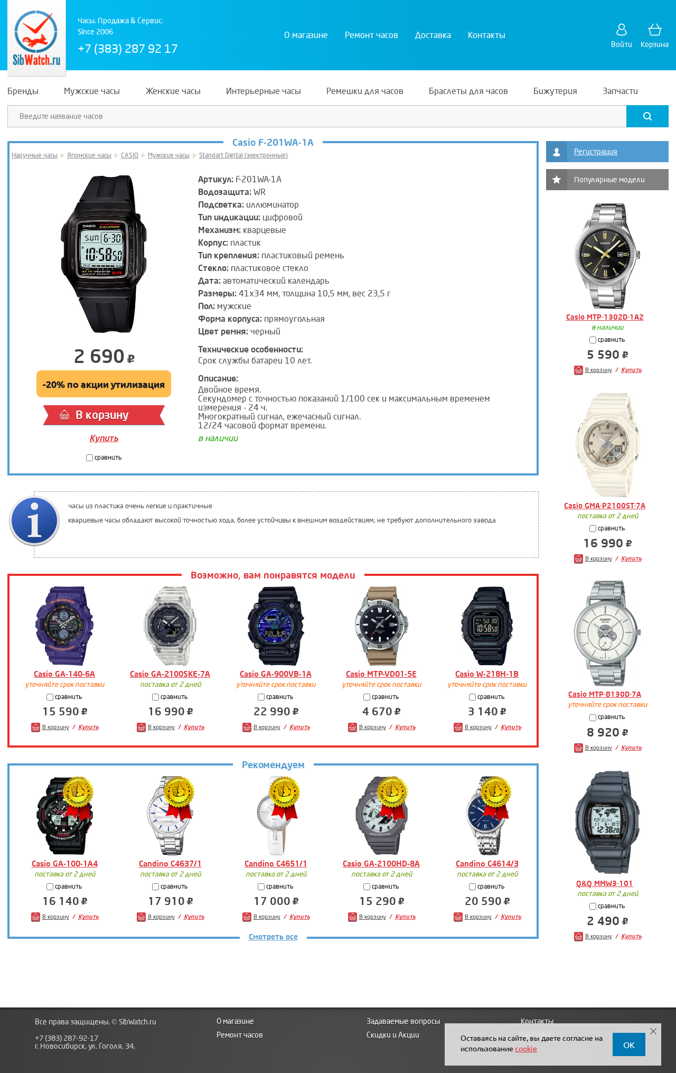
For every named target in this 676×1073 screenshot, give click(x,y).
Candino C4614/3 (487, 864)
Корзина (655, 45)
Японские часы (89, 155)
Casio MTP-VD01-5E (381, 674)
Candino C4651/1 (276, 864)
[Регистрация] (556, 151)
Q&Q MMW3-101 (604, 884)
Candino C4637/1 (170, 864)
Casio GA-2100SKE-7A (170, 674)
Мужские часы (169, 155)
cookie (526, 1048)
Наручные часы (35, 155)
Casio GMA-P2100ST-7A (604, 506)
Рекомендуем (273, 765)
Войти (621, 45)
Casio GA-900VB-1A (276, 674)
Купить (103, 438)
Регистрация (595, 152)
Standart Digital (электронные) (243, 155)
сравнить (107, 457)
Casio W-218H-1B (487, 674)
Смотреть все (273, 937)
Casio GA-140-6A (64, 674)
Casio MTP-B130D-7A (604, 694)
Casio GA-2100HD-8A (381, 864)
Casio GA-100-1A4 (65, 864)
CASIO (129, 155)
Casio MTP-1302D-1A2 (605, 317)
